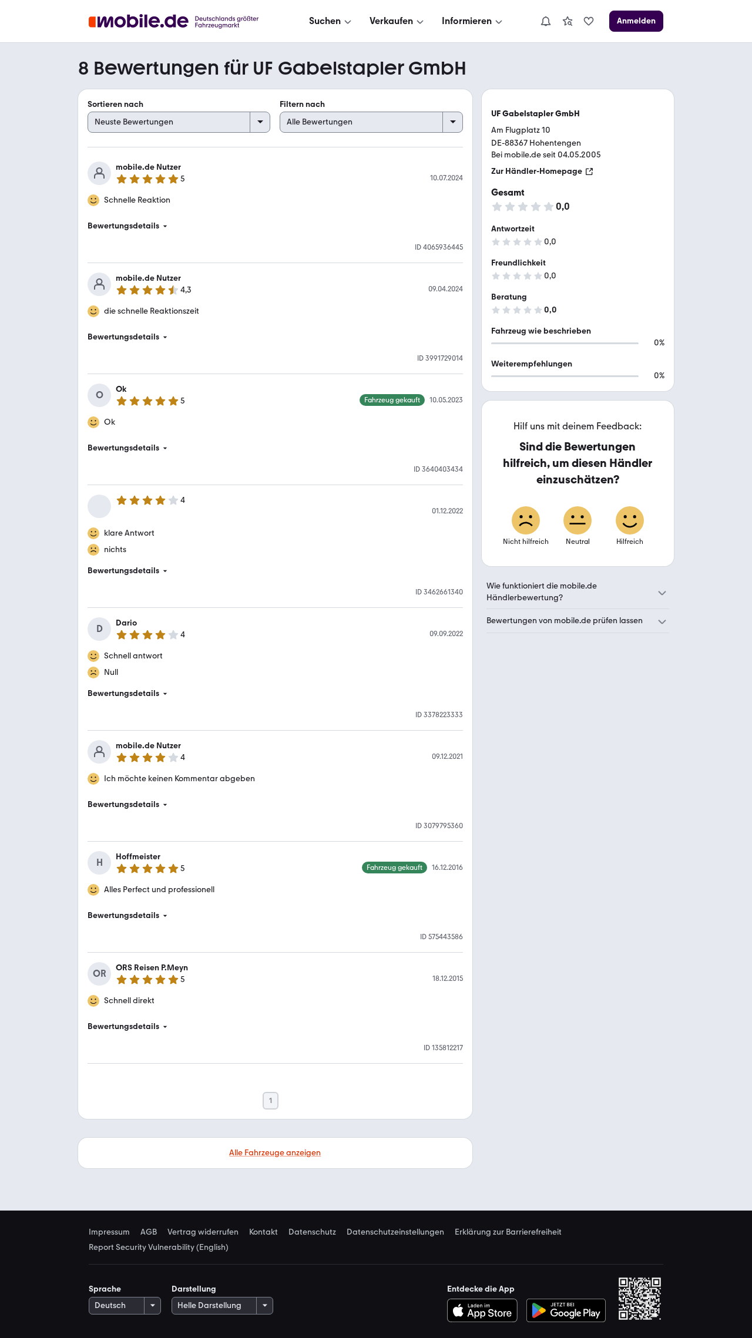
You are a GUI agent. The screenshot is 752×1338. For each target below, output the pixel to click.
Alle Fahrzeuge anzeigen (275, 1153)
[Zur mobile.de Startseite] (184, 21)
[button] (275, 226)
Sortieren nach (115, 104)
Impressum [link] (109, 1232)
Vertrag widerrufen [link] (203, 1232)
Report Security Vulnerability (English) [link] (159, 1247)
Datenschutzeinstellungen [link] (395, 1232)
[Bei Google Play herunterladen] (566, 1310)
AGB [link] (148, 1232)
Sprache (105, 1289)
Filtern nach (302, 104)
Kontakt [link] (263, 1232)
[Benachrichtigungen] (545, 21)
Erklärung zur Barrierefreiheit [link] (508, 1232)
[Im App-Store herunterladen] (485, 1310)
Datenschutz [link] (312, 1232)
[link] (568, 21)
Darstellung (194, 1289)
